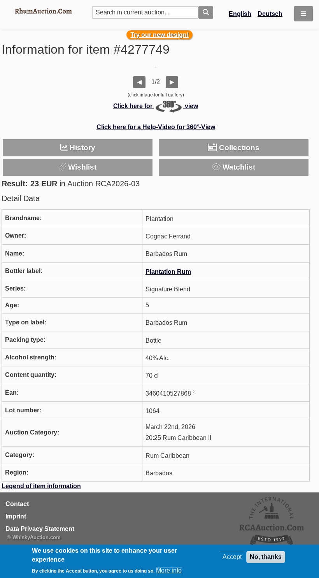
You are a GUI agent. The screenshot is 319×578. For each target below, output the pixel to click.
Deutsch (270, 14)
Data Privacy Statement (39, 528)
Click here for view (155, 106)
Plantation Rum (168, 271)
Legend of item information (41, 486)
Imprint (15, 516)
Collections (238, 148)
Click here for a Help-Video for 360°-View (155, 127)
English (240, 14)
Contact (17, 504)
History (81, 148)
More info (169, 570)
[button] (303, 13)
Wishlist (81, 167)
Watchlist (238, 167)
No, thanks (266, 556)
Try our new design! (159, 35)
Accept (232, 556)
